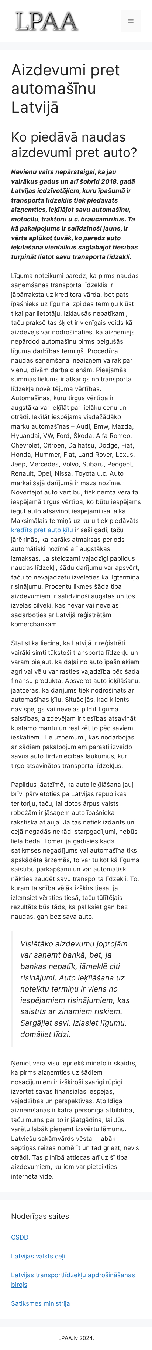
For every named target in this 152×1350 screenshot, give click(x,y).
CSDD (19, 1237)
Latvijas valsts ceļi (38, 1256)
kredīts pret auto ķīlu (42, 530)
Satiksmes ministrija (40, 1303)
